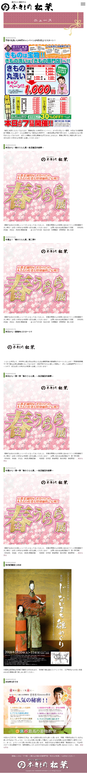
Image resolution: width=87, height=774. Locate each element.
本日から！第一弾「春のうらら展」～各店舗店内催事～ (29, 375)
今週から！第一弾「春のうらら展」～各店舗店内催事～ (29, 469)
